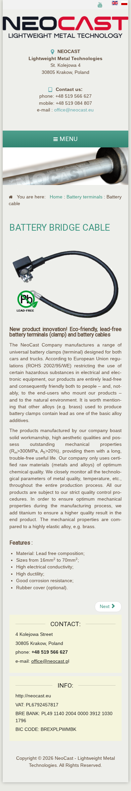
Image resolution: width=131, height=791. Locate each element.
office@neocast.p (49, 661)
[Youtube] (100, 4)
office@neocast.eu (74, 109)
